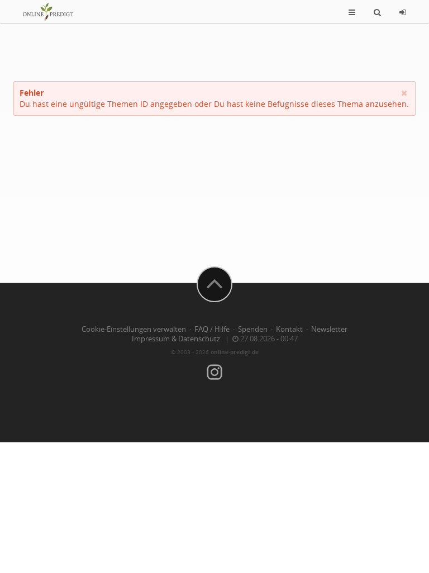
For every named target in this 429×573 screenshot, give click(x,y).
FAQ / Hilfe (212, 329)
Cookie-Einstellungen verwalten (134, 329)
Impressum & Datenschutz (176, 339)
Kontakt (289, 329)
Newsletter (329, 329)
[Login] (403, 12)
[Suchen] (377, 12)
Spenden (253, 329)
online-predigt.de (235, 352)
